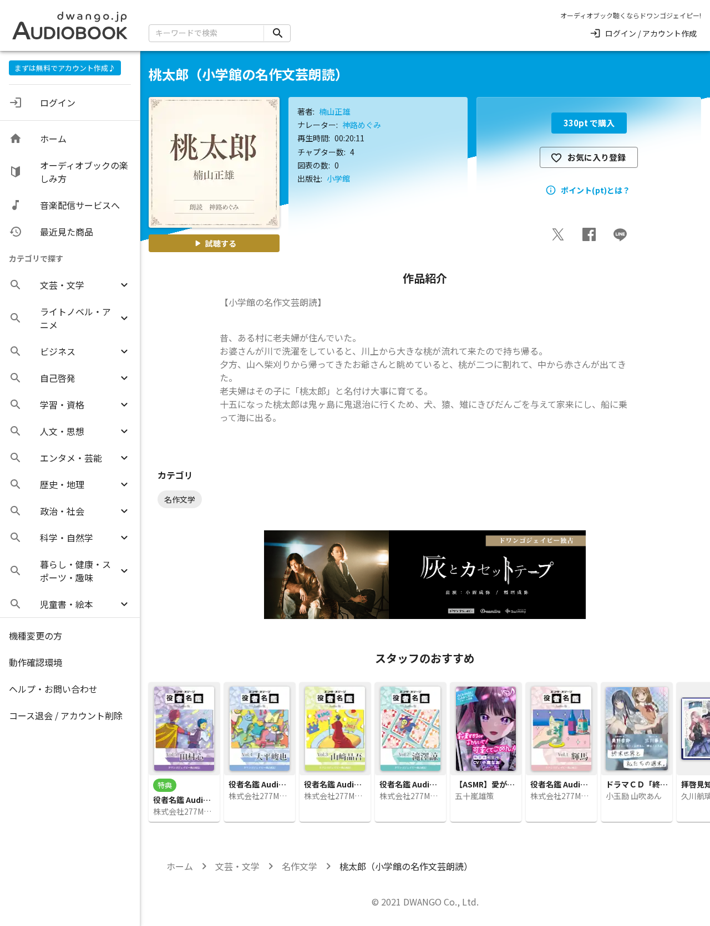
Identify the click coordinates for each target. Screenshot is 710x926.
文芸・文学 (237, 866)
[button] (70, 285)
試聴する (220, 243)
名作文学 (299, 866)
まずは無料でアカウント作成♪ (64, 68)
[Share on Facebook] (589, 234)
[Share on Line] (620, 234)
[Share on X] (558, 234)
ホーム (179, 866)
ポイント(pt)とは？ (595, 190)
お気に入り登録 (596, 157)
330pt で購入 (589, 123)
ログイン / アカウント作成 (651, 33)
